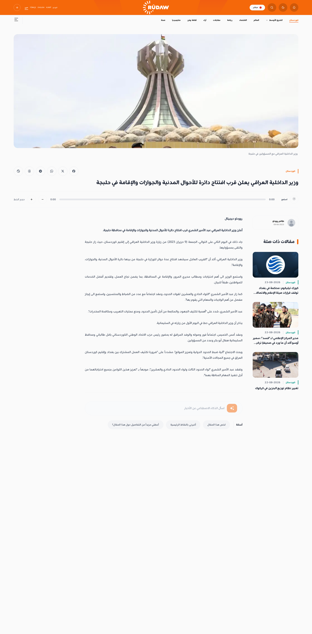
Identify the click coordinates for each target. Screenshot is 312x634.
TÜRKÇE (33, 7)
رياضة (229, 20)
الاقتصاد (243, 20)
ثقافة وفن (191, 20)
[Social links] (17, 7)
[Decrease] (42, 199)
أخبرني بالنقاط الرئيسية (183, 425)
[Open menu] (16, 20)
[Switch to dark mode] (283, 7)
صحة (163, 20)
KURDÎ (48, 7)
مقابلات (216, 20)
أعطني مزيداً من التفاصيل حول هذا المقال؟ (135, 425)
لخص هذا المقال (216, 425)
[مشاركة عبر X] (62, 171)
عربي (26, 7)
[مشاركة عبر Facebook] (73, 171)
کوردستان (293, 20)
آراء (204, 20)
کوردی (55, 7)
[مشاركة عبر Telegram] (40, 171)
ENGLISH (41, 7)
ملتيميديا (176, 20)
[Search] (272, 7)
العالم (256, 20)
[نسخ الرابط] (18, 171)
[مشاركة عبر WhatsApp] (51, 171)
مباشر (255, 7)
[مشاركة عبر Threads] (29, 171)
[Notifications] (294, 7)
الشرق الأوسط (275, 20)
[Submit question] (232, 408)
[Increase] (31, 199)
